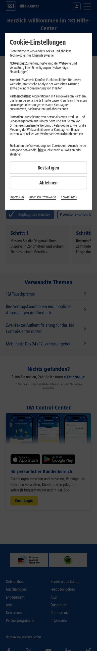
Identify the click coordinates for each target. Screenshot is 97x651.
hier (41, 150)
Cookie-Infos (69, 197)
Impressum (17, 197)
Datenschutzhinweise (42, 197)
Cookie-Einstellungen (38, 42)
